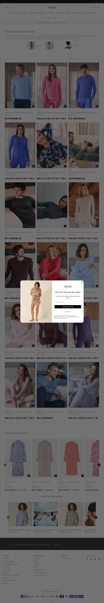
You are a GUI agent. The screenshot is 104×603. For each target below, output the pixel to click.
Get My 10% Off (68, 307)
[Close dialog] (82, 282)
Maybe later (68, 311)
